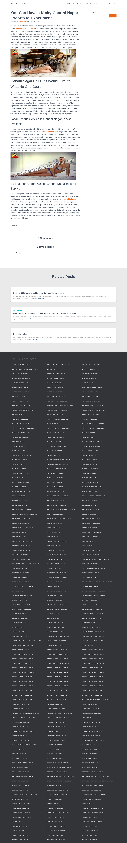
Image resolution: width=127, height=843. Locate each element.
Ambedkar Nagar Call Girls (92, 387)
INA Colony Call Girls (20, 840)
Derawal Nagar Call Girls (91, 622)
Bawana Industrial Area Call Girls (94, 496)
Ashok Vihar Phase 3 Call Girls (58, 428)
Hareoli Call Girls (88, 803)
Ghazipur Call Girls (89, 745)
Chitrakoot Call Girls (20, 577)
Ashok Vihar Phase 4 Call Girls (93, 428)
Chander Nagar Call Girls (56, 555)
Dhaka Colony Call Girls (56, 627)
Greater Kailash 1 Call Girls (92, 772)
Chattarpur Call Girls (55, 559)
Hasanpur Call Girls (89, 817)
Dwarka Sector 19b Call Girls (93, 672)
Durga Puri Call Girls (55, 645)
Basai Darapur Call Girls (21, 491)
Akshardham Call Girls (55, 378)
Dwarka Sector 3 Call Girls (22, 690)
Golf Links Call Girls (54, 758)
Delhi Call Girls (78, 3)
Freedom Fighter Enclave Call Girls (25, 713)
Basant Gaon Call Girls (55, 491)
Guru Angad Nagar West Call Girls (59, 794)
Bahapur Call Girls (19, 469)
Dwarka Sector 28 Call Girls (57, 686)
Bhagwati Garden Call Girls (22, 509)
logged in (21, 252)
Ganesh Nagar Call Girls (56, 726)
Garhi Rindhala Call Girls (56, 736)
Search (94, 12)
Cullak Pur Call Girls (90, 586)
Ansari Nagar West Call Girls (22, 410)
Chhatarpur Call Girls (20, 568)
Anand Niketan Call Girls (56, 396)
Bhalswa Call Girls (89, 514)
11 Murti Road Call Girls (21, 364)
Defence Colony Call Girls (57, 609)
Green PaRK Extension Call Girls (59, 781)
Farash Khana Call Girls (20, 704)
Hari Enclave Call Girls (20, 808)
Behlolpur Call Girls (20, 505)
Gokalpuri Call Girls (89, 754)
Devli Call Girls (17, 627)
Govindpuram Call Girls (90, 763)
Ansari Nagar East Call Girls (92, 405)
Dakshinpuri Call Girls (55, 595)
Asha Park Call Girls (89, 419)
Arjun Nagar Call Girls (90, 414)
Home (68, 3)
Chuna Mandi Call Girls (20, 582)
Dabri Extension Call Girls (56, 591)
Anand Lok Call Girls (19, 396)
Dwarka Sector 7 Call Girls (57, 695)
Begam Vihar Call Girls (55, 500)
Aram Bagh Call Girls (19, 414)
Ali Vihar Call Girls (54, 383)
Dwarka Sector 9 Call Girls (22, 699)
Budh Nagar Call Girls (90, 536)
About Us (88, 3)
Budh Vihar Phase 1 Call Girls (22, 541)
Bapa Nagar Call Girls (55, 487)
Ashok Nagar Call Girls (20, 423)
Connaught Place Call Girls (22, 586)
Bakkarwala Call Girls (90, 473)
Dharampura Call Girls (55, 631)
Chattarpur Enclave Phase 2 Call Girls (26, 564)
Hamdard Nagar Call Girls (91, 799)
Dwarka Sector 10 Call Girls (92, 650)
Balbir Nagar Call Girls (55, 478)
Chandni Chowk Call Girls (21, 559)
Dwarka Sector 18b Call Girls (23, 672)
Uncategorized (18, 290)
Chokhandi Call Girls (89, 577)
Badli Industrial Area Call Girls (58, 464)
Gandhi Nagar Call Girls (91, 722)
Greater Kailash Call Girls (57, 772)
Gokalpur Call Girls (54, 754)
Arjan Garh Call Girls (55, 414)
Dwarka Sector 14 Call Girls (57, 659)
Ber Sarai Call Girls (89, 505)
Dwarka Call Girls (88, 645)
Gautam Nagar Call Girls (91, 736)
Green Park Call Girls (20, 781)
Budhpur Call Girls (89, 541)
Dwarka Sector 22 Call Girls (22, 681)
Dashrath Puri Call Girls (21, 604)
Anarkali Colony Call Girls (57, 401)
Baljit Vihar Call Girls (55, 482)
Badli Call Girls (17, 464)
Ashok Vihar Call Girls (55, 423)
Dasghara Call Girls (89, 600)
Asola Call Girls (88, 437)
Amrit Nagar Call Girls (20, 392)
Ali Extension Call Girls (20, 383)
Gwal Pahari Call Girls (20, 799)
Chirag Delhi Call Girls (20, 573)
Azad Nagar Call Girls (20, 446)
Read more (41, 298)
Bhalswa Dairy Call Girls (21, 518)
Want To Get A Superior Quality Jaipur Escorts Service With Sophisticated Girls (44, 313)
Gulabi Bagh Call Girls (20, 790)
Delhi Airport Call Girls (56, 613)
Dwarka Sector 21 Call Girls (92, 677)
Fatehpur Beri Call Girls (56, 708)
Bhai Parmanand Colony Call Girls (24, 514)
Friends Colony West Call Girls (58, 717)
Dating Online (17, 331)
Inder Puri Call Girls (89, 840)
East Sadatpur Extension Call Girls (95, 699)
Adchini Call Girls (53, 369)
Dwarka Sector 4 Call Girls (57, 690)
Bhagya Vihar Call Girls (90, 509)
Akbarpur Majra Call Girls (21, 378)
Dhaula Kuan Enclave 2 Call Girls (94, 636)
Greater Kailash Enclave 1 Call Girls (60, 776)
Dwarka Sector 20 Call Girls (57, 677)
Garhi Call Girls (53, 731)
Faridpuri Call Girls (89, 704)
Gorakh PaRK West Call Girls (57, 763)
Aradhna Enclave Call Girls (57, 410)
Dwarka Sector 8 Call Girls (92, 695)
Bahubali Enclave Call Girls (57, 469)
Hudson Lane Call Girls (20, 835)
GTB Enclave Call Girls (20, 785)
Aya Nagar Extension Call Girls (93, 441)
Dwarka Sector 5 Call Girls (92, 690)
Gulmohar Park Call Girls (91, 790)
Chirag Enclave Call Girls (56, 573)
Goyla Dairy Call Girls (90, 767)
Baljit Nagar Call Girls (20, 482)
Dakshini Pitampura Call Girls (22, 595)
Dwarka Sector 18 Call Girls (57, 668)
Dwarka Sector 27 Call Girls (22, 686)
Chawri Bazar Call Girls (56, 564)
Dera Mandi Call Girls (20, 622)
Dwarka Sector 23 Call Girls (57, 681)
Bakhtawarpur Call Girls (56, 473)
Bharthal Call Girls (54, 523)
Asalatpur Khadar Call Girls (57, 419)
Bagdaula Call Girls (89, 464)
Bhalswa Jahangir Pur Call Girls (59, 518)
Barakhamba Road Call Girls (92, 487)
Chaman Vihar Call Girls (21, 550)
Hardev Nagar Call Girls (21, 803)
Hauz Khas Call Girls (54, 821)
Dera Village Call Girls (55, 622)
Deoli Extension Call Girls (91, 618)
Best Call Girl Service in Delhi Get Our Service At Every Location (38, 293)
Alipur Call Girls (88, 383)
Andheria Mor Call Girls (91, 401)
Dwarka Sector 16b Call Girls (93, 663)
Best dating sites (20, 334)
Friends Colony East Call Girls (23, 717)
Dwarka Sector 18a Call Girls (92, 668)
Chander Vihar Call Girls (91, 555)
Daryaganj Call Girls (19, 600)
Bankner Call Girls (19, 487)
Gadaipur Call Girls (89, 717)
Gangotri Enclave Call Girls (22, 731)
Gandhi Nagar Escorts (24, 29)
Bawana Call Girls (18, 496)
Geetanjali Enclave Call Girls (93, 740)
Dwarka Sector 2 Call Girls (22, 677)
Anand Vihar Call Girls (20, 401)
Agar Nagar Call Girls (20, 374)
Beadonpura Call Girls (20, 500)
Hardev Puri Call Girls (55, 803)
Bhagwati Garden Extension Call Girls (61, 509)
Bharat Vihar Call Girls (20, 523)
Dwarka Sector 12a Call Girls (92, 654)
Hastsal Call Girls (18, 821)
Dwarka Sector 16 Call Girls (22, 663)
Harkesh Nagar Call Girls (21, 817)
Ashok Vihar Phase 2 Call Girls (23, 428)
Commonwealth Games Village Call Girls (97, 582)
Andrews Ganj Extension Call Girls (60, 405)
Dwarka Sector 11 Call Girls (22, 654)
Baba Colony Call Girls (90, 450)
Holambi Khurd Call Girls (91, 830)
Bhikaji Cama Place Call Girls (22, 527)
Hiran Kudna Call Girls (90, 826)
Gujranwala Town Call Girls (92, 785)
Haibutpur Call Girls (54, 799)
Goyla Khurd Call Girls (20, 772)
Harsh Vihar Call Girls (55, 817)
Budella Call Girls (54, 536)
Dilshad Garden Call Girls (56, 640)
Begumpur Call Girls (89, 500)
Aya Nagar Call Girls (54, 441)
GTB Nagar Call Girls (54, 785)
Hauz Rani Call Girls (19, 826)
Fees (95, 3)
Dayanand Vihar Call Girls (21, 609)
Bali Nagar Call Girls (89, 478)
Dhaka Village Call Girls (91, 627)
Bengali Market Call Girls (56, 505)
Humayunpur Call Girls (55, 835)
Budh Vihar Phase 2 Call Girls (57, 541)
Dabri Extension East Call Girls (93, 591)
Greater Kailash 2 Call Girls (22, 776)
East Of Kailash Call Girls (56, 699)
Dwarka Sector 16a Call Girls (58, 663)
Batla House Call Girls (90, 491)
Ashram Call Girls (88, 432)
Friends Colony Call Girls (91, 713)
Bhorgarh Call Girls (89, 527)
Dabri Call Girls (18, 591)
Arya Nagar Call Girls (20, 419)
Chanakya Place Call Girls (56, 550)
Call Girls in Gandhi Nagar (47, 132)
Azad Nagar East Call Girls (57, 446)
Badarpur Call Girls (19, 460)
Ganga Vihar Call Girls (90, 726)
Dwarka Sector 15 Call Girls (92, 659)
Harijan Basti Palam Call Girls (58, 812)
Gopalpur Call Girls (89, 758)
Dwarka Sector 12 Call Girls (57, 654)
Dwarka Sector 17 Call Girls (22, 668)
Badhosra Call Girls (89, 460)
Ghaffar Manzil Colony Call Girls (24, 745)
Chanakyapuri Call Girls (91, 550)
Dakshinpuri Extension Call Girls (94, 595)
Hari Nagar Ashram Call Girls (92, 808)
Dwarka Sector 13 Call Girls (22, 659)
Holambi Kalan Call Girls (56, 830)
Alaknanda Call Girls (89, 378)
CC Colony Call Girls (89, 546)
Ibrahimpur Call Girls (90, 835)
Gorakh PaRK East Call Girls (22, 763)
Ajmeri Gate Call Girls (90, 374)
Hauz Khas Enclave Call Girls (92, 821)
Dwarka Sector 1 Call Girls (57, 650)
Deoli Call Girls (53, 618)
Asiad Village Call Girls (20, 437)
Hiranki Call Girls (18, 830)
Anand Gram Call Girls (90, 392)
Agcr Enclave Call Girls (56, 374)
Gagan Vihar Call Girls (55, 722)
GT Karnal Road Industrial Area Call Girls (97, 781)
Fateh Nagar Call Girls (20, 708)
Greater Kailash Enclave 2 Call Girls (95, 776)
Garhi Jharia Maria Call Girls (92, 731)
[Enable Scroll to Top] (123, 839)
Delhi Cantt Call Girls (20, 618)
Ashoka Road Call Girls (55, 432)
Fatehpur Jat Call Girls (90, 708)
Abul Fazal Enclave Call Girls (58, 365)
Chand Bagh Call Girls (20, 555)
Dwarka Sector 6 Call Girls (22, 695)
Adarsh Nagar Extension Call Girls (25, 369)
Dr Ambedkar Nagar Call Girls (23, 645)
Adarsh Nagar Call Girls (91, 365)
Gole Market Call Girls (20, 758)
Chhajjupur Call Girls (90, 564)
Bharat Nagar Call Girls (91, 518)
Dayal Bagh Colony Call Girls (58, 604)
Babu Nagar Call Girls (90, 455)
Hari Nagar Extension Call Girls (24, 812)
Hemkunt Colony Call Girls (57, 826)
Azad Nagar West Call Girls (92, 446)
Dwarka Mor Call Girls (20, 650)
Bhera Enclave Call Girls (91, 523)
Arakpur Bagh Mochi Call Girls (93, 410)
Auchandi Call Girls (19, 441)
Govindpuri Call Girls (20, 767)
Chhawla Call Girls (54, 568)
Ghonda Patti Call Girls (90, 749)
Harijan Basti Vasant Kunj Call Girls (95, 812)
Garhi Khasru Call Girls (20, 736)
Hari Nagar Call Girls (55, 808)
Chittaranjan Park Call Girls (57, 577)
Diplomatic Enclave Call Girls (93, 640)
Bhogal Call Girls (53, 527)
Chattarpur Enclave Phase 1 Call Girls (96, 559)
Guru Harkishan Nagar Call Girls (94, 794)
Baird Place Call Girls (90, 469)
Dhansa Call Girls (18, 631)
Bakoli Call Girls (18, 478)
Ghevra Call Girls (18, 749)
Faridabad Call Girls (54, 704)
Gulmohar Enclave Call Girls (58, 790)
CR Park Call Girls (53, 586)
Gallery (102, 3)
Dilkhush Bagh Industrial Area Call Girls (27, 640)
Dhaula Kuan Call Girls (20, 636)
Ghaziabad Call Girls (54, 745)
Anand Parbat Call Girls (90, 396)
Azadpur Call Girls (19, 450)
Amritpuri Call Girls (54, 392)
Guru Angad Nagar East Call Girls (24, 794)
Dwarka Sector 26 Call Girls (92, 681)
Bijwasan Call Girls (19, 532)
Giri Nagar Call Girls (19, 754)
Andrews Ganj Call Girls (21, 405)
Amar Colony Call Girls (55, 387)
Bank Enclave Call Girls (90, 482)
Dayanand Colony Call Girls (92, 604)
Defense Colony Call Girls (22, 613)
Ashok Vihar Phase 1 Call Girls (93, 423)
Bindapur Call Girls (54, 532)
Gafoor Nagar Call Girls (21, 722)
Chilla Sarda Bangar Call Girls (93, 568)
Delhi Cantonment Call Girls (92, 613)
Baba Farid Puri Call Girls (21, 455)
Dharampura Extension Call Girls (94, 631)
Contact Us (111, 3)
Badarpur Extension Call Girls (58, 460)
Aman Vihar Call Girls (20, 387)
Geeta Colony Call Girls (56, 740)
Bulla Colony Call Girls (21, 546)
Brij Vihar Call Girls (19, 536)
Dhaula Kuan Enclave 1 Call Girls (59, 636)
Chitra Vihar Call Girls (90, 573)
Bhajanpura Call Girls (55, 514)
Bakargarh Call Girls (20, 473)
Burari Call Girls (53, 546)
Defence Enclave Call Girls (92, 609)
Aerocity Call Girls (89, 369)
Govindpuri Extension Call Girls (59, 767)
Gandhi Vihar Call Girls (20, 726)
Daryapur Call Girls (54, 600)
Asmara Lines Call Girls (55, 437)
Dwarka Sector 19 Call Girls (57, 672)
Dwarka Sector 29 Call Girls (92, 686)
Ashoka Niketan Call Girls (21, 432)
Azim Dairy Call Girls (54, 450)
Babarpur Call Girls (54, 455)
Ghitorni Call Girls (54, 749)
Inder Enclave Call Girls (56, 840)
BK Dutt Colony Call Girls (91, 532)
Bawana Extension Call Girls (57, 496)
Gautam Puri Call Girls (20, 740)
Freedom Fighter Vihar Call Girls (59, 713)
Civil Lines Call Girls (54, 582)
